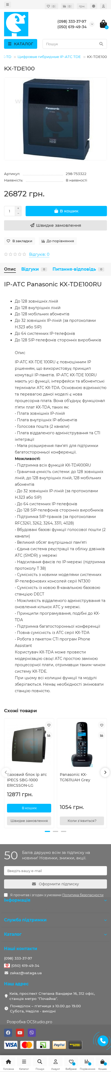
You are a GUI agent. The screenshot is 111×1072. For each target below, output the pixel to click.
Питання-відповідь (77, 269)
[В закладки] (49, 725)
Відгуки (33, 269)
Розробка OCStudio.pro (29, 1021)
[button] (47, 831)
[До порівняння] (49, 735)
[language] (93, 6)
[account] (103, 6)
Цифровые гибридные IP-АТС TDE (49, 56)
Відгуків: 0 (39, 254)
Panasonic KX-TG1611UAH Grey (75, 777)
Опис (10, 269)
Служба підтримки (25, 919)
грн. (82, 6)
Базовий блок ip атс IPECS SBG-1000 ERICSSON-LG (27, 780)
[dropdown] (7, 5)
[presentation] (6, 772)
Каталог (13, 934)
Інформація (17, 900)
